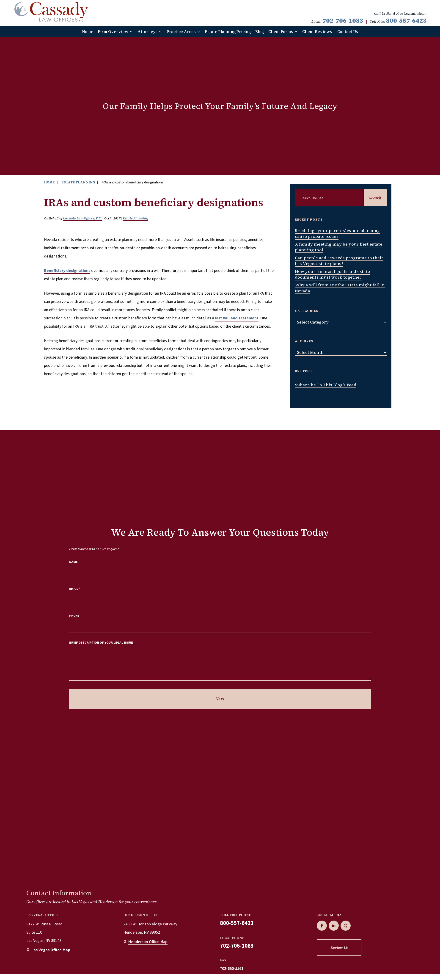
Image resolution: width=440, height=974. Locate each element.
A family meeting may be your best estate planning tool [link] (338, 247)
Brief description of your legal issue (101, 642)
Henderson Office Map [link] (148, 942)
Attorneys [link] (147, 31)
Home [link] (87, 31)
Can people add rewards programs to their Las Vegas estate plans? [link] (339, 260)
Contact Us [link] (347, 31)
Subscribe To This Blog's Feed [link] (325, 385)
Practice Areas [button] (181, 31)
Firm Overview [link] (113, 31)
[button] (322, 926)
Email (75, 588)
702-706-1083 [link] (342, 20)
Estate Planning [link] (135, 218)
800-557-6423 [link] (406, 20)
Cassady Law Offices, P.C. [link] (82, 218)
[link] (51, 12)
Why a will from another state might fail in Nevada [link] (340, 287)
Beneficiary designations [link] (67, 271)
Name (73, 561)
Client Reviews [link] (317, 31)
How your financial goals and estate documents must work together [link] (332, 274)
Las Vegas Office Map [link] (50, 950)
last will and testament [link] (236, 318)
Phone (74, 615)
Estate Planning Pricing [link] (228, 31)
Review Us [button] (339, 947)
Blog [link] (259, 31)
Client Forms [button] (280, 31)
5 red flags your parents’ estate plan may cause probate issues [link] (337, 233)
